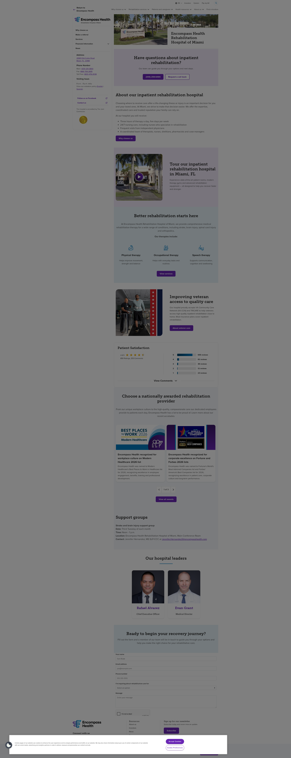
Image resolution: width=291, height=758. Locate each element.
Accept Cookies (175, 741)
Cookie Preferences (175, 747)
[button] (8, 745)
